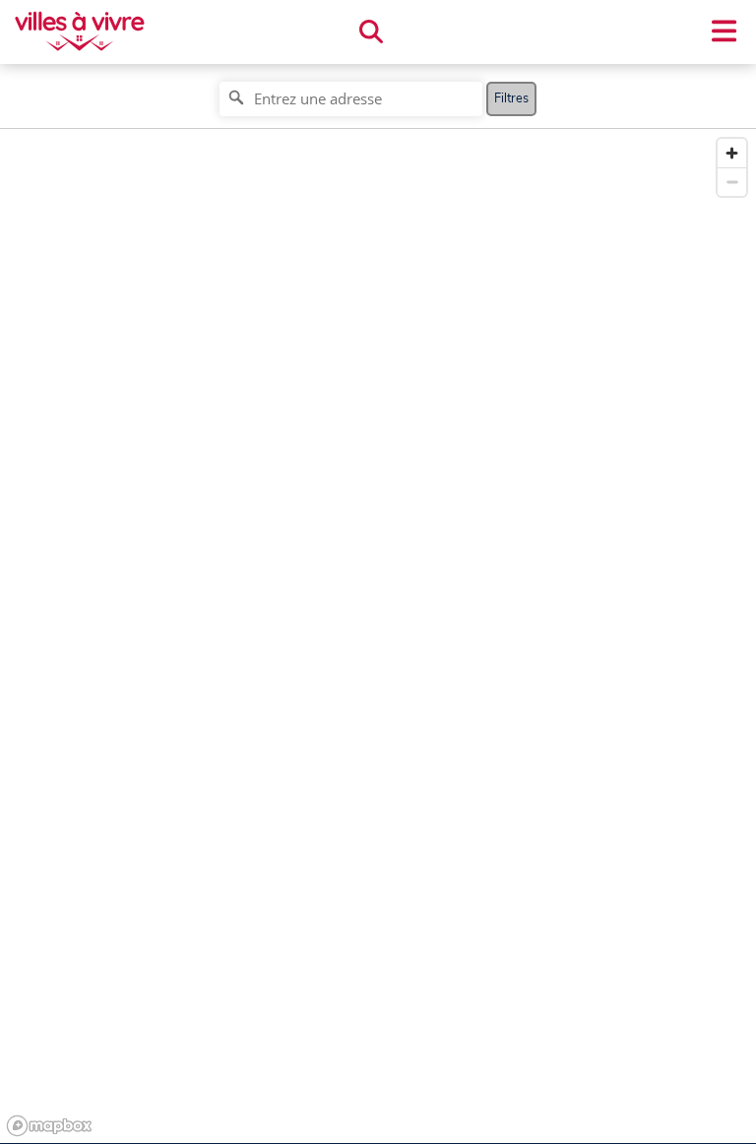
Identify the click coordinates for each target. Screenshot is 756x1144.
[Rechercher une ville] (371, 32)
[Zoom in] (732, 153)
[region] (378, 636)
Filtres (511, 98)
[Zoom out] (732, 181)
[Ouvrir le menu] (724, 31)
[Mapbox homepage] (49, 1125)
